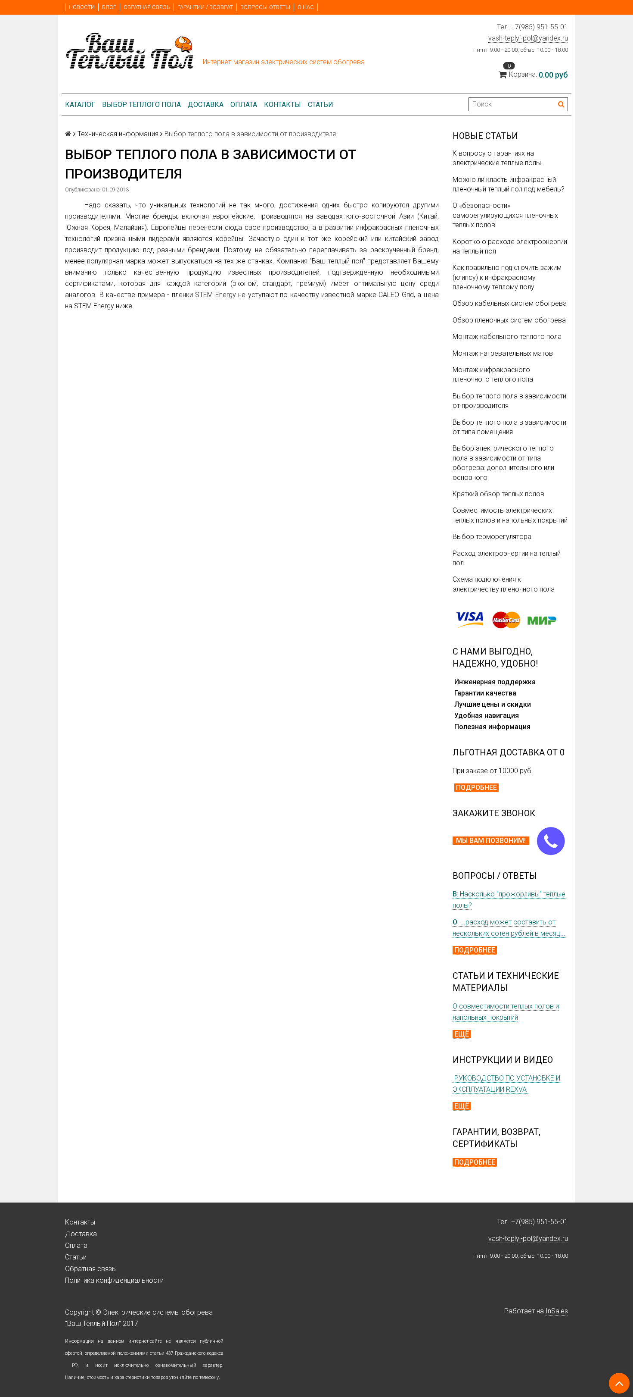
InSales (557, 1311)
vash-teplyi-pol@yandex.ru (528, 38)
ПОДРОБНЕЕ (476, 787)
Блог (109, 7)
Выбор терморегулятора (492, 536)
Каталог (80, 104)
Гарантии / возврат (205, 7)
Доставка (205, 104)
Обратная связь (147, 7)
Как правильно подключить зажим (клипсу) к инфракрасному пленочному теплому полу (507, 277)
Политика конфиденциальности (114, 1280)
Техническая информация (118, 134)
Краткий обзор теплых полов (498, 494)
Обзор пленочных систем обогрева (509, 320)
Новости (82, 7)
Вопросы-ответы (265, 7)
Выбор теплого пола (141, 104)
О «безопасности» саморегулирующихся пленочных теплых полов (505, 215)
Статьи (320, 104)
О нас (306, 7)
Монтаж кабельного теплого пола (507, 336)
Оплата (243, 104)
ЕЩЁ (462, 1034)
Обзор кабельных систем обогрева (510, 303)
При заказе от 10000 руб (493, 771)
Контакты (282, 104)
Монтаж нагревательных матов (503, 353)
